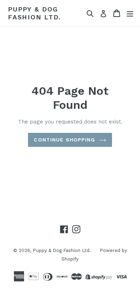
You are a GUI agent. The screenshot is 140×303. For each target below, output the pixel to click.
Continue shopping (64, 140)
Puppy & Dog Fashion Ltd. (34, 13)
